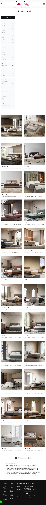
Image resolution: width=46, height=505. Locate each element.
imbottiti (3, 85)
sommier (3, 86)
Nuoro (3, 98)
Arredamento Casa (20, 7)
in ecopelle (4, 52)
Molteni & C (4, 34)
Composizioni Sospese (12, 485)
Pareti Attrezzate (5, 499)
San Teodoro (4, 103)
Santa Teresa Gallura (6, 105)
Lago (2, 28)
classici (3, 71)
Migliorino (3, 30)
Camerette (12, 499)
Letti (24, 7)
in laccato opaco (5, 54)
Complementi (19, 486)
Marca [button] (3, 21)
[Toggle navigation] (44, 4)
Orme (3, 35)
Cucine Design (4, 485)
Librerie (4, 496)
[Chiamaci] (24, 1)
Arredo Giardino (19, 497)
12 (29, 457)
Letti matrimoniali (29, 7)
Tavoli (11, 487)
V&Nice (3, 42)
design (3, 73)
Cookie (28, 495)
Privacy (25, 495)
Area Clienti (19, 1)
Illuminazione (19, 484)
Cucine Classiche (5, 491)
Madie (4, 500)
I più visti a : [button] (4, 91)
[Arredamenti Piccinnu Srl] (23, 4)
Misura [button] (3, 63)
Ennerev (3, 27)
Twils (2, 41)
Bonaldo (3, 23)
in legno (3, 55)
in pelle (3, 57)
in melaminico (4, 48)
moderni (3, 75)
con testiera (4, 83)
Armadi (11, 498)
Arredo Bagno (11, 491)
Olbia (3, 99)
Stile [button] (3, 70)
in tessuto (4, 59)
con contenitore (5, 81)
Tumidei (3, 39)
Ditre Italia (3, 25)
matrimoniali (4, 65)
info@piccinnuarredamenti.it (32, 489)
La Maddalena (4, 96)
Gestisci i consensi (35, 495)
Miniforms (3, 32)
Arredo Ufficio (18, 491)
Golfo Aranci (4, 94)
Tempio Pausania (5, 106)
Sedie (11, 488)
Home (15, 7)
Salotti (11, 483)
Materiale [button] (4, 47)
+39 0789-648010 (28, 488)
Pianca (3, 37)
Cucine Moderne (5, 488)
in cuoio (3, 50)
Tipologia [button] (4, 79)
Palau (3, 101)
